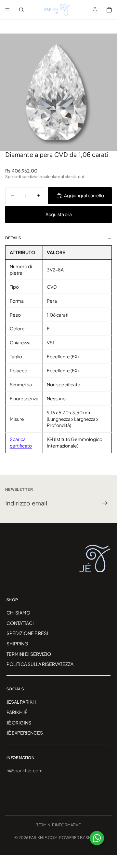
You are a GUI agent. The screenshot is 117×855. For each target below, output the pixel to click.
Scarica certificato (21, 442)
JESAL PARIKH (21, 702)
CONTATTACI (20, 623)
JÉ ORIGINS (18, 722)
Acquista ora (59, 214)
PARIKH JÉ (17, 712)
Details (13, 238)
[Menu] (7, 9)
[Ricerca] (21, 10)
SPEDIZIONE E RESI (27, 633)
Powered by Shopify (81, 837)
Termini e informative (58, 824)
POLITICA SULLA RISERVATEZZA (39, 664)
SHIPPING (17, 643)
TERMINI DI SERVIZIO (28, 653)
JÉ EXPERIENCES (24, 733)
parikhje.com (43, 837)
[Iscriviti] (105, 503)
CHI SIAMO (18, 612)
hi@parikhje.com (24, 770)
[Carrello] (109, 10)
